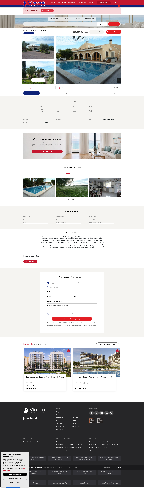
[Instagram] (101, 413)
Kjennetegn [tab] (64, 93)
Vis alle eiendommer (107, 344)
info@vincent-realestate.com (91, 6)
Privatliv (60, 467)
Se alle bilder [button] (72, 199)
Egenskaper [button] (61, 2)
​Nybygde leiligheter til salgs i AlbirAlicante (34, 441)
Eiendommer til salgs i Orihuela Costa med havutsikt (84, 458)
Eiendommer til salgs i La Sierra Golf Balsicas (101, 441)
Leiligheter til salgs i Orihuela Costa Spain (35, 472)
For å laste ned (30, 261)
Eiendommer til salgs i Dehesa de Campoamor (69, 441)
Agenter (91, 2)
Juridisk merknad (50, 467)
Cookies (67, 467)
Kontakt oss (103, 2)
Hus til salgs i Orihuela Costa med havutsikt (109, 458)
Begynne (52, 2)
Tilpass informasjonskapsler (15, 478)
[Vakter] (31, 88)
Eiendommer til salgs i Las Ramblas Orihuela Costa (70, 447)
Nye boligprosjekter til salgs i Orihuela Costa (60, 458)
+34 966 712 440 (107, 6)
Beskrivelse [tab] (80, 93)
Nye (66, 19)
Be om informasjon (71, 319)
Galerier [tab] (47, 93)
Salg (73, 414)
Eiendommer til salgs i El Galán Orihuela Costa (69, 444)
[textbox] (30, 24)
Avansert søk (47, 10)
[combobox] (30, 24)
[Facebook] (91, 413)
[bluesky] (111, 413)
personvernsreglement (90, 313)
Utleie (78, 19)
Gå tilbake (117, 87)
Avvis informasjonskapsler (15, 482)
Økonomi (96, 93)
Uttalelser (74, 420)
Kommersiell (89, 19)
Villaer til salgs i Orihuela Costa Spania (59, 472)
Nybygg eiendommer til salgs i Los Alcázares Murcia (103, 444)
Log (57, 420)
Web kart (74, 467)
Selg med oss (82, 2)
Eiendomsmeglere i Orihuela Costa (84, 472)
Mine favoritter (76, 426)
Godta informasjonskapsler (15, 474)
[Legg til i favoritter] (68, 350)
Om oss (74, 412)
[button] (47, 88)
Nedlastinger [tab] (112, 93)
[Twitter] (96, 413)
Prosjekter (71, 2)
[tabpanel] (47, 371)
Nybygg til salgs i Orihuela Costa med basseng (35, 458)
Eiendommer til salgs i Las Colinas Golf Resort (69, 450)
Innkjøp (58, 414)
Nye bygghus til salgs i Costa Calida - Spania (101, 450)
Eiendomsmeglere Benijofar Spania (109, 472)
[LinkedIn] (106, 413)
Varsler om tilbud (96, 31)
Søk (114, 24)
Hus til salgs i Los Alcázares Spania (99, 447)
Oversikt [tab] (31, 93)
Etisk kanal (59, 429)
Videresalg (54, 19)
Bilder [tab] (68, 173)
